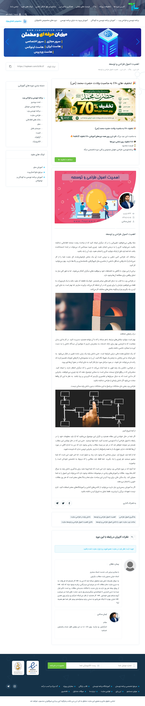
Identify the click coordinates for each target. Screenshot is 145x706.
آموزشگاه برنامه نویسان (101, 686)
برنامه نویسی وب (33, 110)
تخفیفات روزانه (105, 6)
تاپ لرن (77, 701)
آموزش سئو (38, 167)
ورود (16, 14)
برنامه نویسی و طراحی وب (128, 20)
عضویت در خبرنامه (57, 665)
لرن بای (118, 691)
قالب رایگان (83, 686)
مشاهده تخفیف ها (65, 159)
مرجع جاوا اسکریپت (34, 172)
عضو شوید (108, 548)
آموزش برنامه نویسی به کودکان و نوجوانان (29, 179)
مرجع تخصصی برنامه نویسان (126, 686)
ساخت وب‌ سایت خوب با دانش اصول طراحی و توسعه (115, 522)
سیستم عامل (35, 128)
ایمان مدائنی (126, 221)
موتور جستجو (132, 691)
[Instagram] (14, 686)
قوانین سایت (105, 691)
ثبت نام (9, 14)
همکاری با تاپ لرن (66, 6)
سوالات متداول (78, 691)
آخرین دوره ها (119, 6)
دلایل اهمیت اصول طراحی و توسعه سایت (77, 522)
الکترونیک (36, 141)
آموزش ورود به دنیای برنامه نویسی (74, 20)
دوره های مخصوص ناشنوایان (46, 20)
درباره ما (92, 691)
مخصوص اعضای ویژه (14, 21)
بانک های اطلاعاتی (33, 119)
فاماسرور (64, 691)
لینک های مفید (27, 6)
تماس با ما (14, 6)
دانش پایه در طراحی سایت (80, 516)
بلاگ (94, 6)
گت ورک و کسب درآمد (49, 686)
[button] (25, 14)
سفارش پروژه (68, 686)
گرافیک (37, 137)
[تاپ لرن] (133, 7)
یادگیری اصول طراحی (127, 516)
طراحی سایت (35, 115)
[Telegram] (8, 686)
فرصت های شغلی (83, 6)
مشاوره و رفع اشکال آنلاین (46, 6)
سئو (39, 124)
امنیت (38, 132)
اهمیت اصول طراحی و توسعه (124, 64)
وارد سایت (96, 548)
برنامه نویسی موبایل (32, 106)
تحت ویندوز (35, 102)
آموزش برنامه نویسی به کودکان (103, 20)
